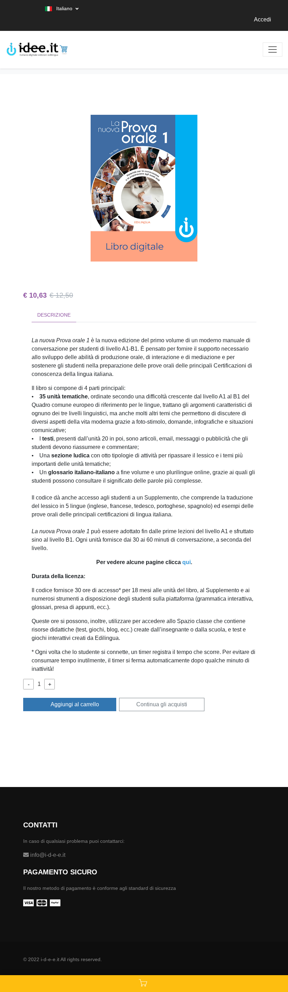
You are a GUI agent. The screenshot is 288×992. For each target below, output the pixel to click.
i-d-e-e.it (50, 959)
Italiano (64, 8)
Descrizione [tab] (54, 315)
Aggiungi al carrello (74, 704)
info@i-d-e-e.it (47, 855)
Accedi (262, 19)
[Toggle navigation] (272, 49)
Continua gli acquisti (161, 704)
